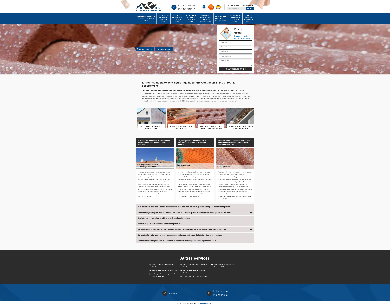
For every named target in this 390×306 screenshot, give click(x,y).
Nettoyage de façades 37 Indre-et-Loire (163, 18)
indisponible (186, 5)
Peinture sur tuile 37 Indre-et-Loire (248, 18)
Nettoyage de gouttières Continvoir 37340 (195, 266)
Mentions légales (206, 303)
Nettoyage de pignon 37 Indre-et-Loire (177, 18)
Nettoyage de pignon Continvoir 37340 (165, 270)
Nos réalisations (144, 49)
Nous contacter (164, 49)
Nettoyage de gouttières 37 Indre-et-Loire (220, 18)
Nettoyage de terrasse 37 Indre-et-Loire (235, 18)
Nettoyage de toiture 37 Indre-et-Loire (191, 18)
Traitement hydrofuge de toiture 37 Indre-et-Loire (205, 18)
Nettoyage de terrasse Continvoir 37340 (194, 272)
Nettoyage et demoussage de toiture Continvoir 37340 (164, 275)
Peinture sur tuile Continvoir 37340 (195, 276)
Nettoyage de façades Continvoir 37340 (163, 266)
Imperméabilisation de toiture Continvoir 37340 (224, 266)
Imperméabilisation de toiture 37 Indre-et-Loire (146, 18)
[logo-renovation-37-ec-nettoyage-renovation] (148, 6)
